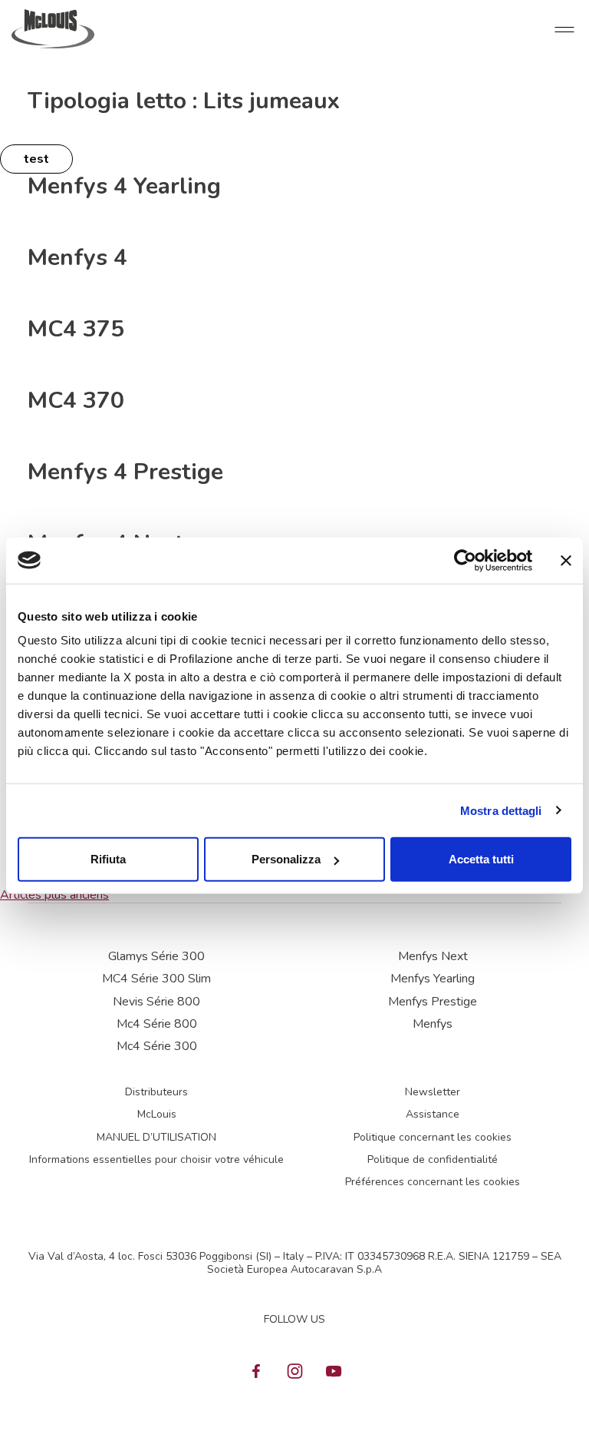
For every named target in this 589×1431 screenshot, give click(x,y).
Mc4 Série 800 (157, 1023)
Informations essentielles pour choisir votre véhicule (156, 1159)
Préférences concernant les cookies (432, 1181)
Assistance (432, 1114)
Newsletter (432, 1092)
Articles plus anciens (54, 894)
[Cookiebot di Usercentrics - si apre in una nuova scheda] (465, 559)
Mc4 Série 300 (157, 1046)
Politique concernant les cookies (433, 1137)
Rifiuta (108, 859)
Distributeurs (156, 1092)
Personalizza (286, 859)
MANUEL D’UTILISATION (156, 1137)
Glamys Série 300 (156, 956)
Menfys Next (433, 956)
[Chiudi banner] (566, 560)
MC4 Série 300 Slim (156, 978)
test (36, 159)
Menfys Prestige (432, 1001)
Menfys (432, 1023)
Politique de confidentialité (432, 1159)
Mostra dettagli (501, 810)
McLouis (156, 1114)
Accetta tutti (481, 859)
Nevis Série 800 (156, 1001)
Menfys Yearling (432, 978)
